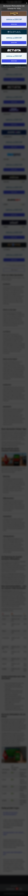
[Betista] (14, 50)
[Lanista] (14, 13)
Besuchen (14, 24)
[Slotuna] (14, 32)
